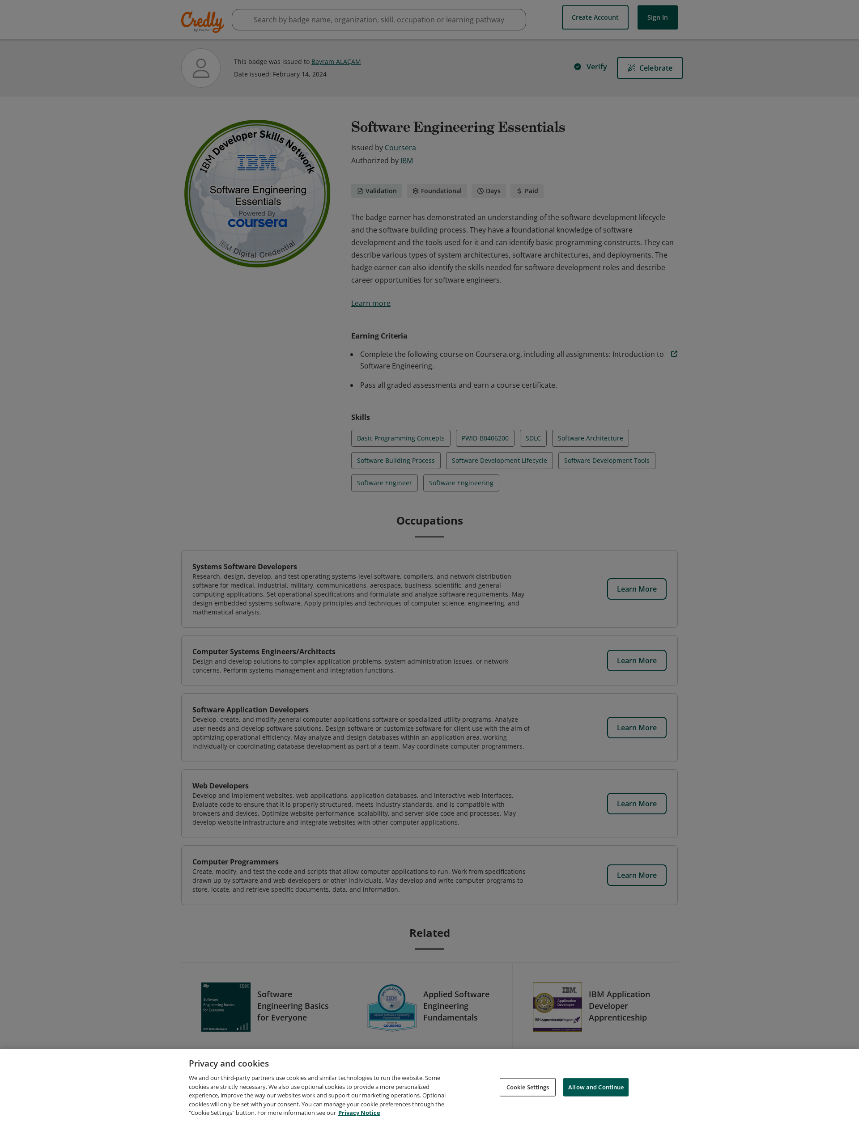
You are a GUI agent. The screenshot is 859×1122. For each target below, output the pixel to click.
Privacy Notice (359, 1113)
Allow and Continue (596, 1087)
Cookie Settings (527, 1087)
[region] (429, 1085)
